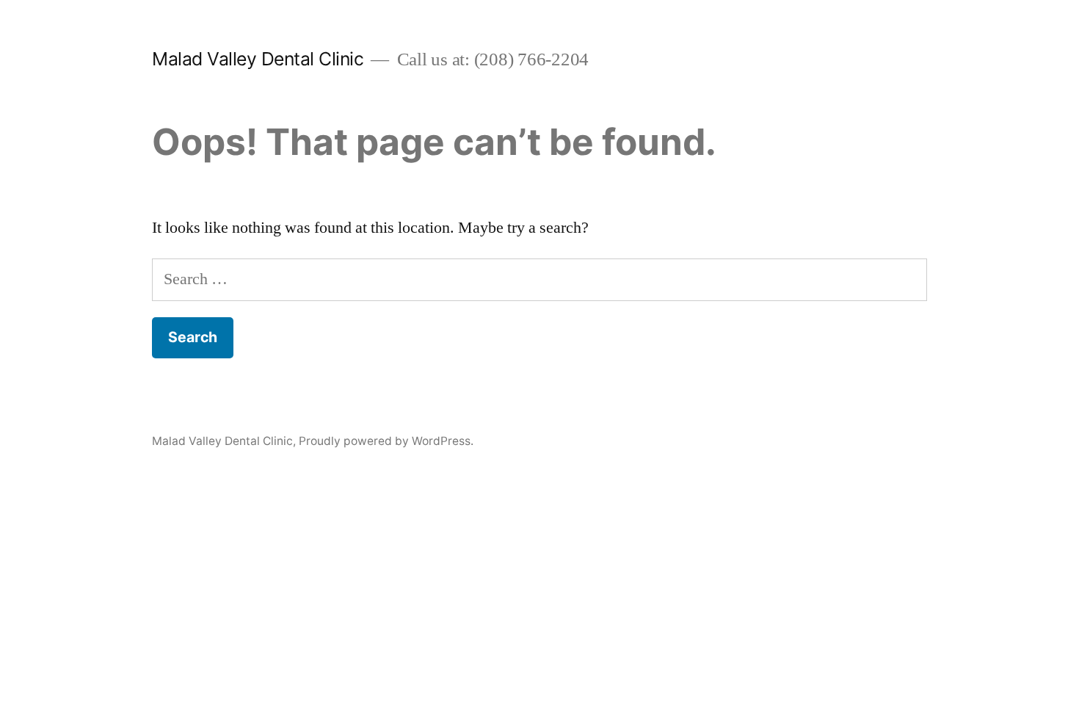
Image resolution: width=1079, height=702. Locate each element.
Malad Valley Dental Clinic (257, 59)
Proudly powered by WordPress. (386, 441)
